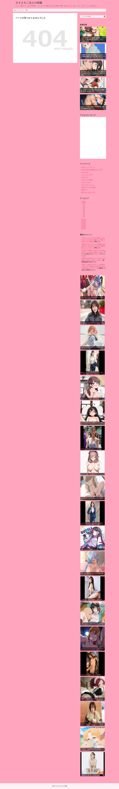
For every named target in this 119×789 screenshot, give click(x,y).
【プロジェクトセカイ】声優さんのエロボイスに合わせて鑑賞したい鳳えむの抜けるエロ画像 (93, 239)
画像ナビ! (84, 189)
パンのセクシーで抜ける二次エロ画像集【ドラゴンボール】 (93, 90)
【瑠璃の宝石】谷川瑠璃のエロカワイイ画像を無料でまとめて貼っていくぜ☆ (93, 56)
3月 (84, 212)
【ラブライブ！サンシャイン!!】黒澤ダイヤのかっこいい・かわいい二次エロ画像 (93, 73)
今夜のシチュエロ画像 (88, 187)
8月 (84, 203)
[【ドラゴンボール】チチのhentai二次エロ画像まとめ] (93, 102)
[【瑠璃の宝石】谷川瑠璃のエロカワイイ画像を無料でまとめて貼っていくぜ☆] (93, 51)
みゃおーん (84, 177)
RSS (26, 10)
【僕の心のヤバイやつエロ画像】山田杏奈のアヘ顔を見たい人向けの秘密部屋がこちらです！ (93, 245)
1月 (84, 216)
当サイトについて (19, 10)
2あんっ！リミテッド (88, 167)
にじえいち (84, 172)
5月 (84, 209)
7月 (84, 205)
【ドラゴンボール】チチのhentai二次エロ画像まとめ (92, 107)
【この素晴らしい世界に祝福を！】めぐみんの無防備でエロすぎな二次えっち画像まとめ (93, 39)
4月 (84, 211)
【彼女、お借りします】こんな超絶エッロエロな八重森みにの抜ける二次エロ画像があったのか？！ (93, 266)
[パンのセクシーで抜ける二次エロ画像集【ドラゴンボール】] (93, 85)
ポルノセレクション (87, 184)
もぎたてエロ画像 (87, 179)
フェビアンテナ (86, 182)
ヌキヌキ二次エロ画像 (29, 2)
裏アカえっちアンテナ (88, 192)
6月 (84, 207)
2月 (84, 214)
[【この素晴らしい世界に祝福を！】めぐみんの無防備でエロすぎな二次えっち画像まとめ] (93, 34)
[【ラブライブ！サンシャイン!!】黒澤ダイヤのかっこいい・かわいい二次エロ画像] (93, 68)
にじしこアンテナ (87, 174)
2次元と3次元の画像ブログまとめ (91, 169)
